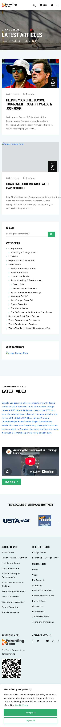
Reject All (30, 720)
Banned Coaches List (42, 590)
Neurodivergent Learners (25, 288)
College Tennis (15, 248)
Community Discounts (43, 595)
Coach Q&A (18, 284)
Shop (34, 574)
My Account (38, 580)
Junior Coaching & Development (26, 280)
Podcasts (16, 41)
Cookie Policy (21, 705)
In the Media (38, 611)
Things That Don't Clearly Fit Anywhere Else (29, 328)
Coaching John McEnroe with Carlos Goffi (27, 186)
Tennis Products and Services (22, 324)
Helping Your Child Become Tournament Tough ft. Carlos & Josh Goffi (29, 104)
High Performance (19, 272)
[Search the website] (34, 5)
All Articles (37, 585)
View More (10, 482)
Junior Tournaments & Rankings (26, 292)
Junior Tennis (14, 264)
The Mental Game (19, 308)
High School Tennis (20, 276)
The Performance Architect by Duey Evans (31, 312)
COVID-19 (13, 256)
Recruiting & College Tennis (24, 252)
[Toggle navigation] (58, 5)
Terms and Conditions (43, 621)
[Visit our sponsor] (16, 521)
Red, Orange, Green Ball (22, 300)
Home (5, 41)
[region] (30, 705)
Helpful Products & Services (22, 260)
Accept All (30, 712)
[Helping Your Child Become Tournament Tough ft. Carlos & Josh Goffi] (30, 73)
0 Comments (12, 94)
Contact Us (37, 606)
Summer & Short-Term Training (23, 316)
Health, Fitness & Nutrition (23, 268)
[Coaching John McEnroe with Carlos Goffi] (13, 144)
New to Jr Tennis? (19, 296)
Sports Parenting (19, 304)
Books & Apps (39, 601)
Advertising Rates (40, 616)
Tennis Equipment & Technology (24, 320)
